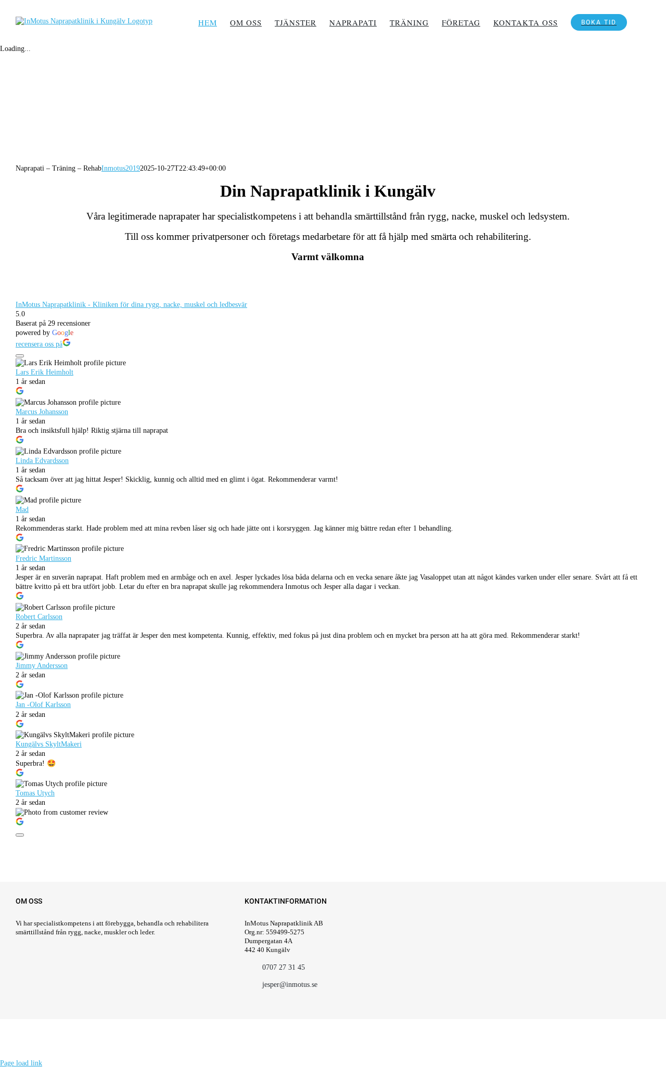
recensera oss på (39, 344)
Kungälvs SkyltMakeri (49, 744)
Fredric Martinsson (43, 558)
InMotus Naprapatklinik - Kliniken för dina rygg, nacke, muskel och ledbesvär (131, 304)
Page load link (21, 1063)
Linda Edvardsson (42, 461)
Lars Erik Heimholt (44, 372)
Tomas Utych (35, 793)
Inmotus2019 (120, 168)
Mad (22, 509)
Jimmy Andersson (42, 666)
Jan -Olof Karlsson (43, 705)
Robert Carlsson (39, 617)
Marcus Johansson (42, 412)
